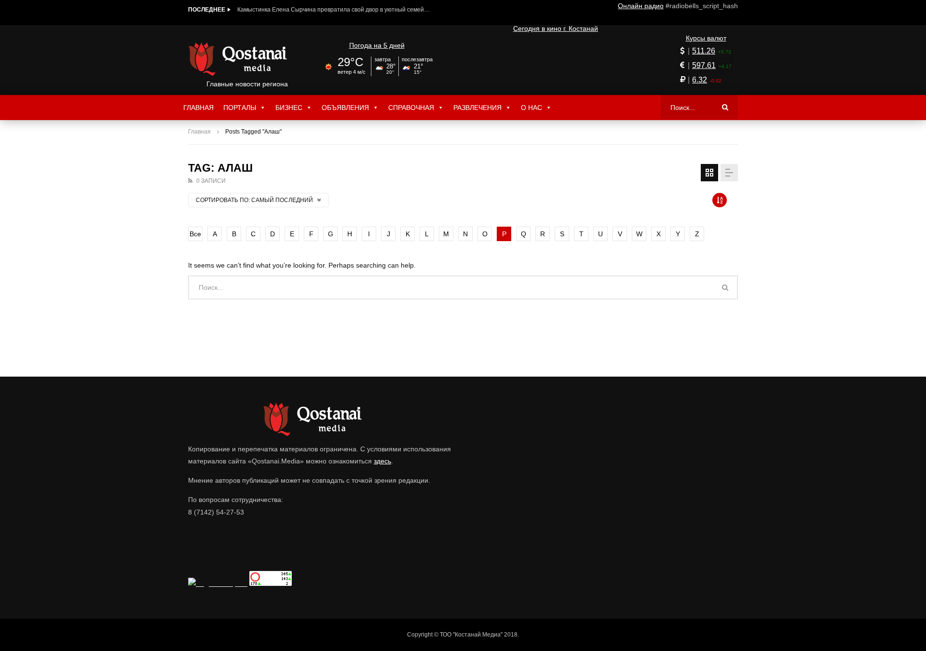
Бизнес (288, 107)
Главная (198, 107)
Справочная (411, 107)
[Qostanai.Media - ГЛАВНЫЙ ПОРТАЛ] (247, 59)
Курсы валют (706, 38)
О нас (531, 107)
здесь (382, 461)
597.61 (704, 65)
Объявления (345, 107)
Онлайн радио (641, 6)
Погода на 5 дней (377, 45)
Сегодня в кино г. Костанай (555, 28)
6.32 (699, 80)
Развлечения (477, 107)
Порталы (239, 107)
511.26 (703, 51)
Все (195, 234)
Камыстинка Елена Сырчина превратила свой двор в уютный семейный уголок (333, 9)
